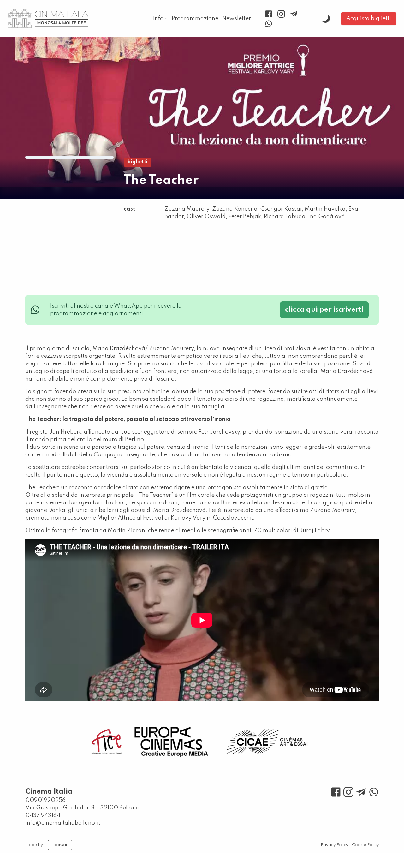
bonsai (60, 845)
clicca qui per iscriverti (324, 309)
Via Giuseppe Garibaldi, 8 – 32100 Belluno (82, 808)
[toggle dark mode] (326, 19)
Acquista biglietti (368, 18)
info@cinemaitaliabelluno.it (62, 823)
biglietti (138, 162)
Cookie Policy (365, 845)
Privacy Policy (334, 845)
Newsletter (236, 18)
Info (158, 18)
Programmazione (195, 18)
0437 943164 (42, 815)
